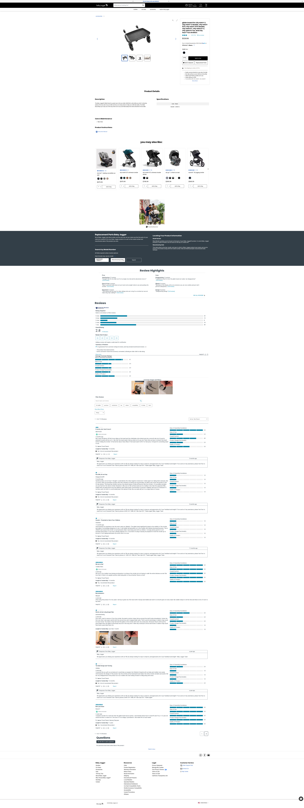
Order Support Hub (187, 765)
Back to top (151, 749)
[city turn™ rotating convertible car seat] (106, 169)
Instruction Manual (102, 131)
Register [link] (195, 6)
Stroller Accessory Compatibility (133, 788)
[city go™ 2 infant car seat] (174, 168)
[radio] (183, 52)
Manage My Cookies (157, 767)
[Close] (303, 1)
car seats (143, 9)
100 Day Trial (99, 773)
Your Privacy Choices (158, 769)
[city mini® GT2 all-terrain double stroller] (151, 168)
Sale (97, 771)
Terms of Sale (156, 773)
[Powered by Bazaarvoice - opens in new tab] (152, 227)
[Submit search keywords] (143, 5)
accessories (153, 9)
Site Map (98, 780)
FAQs (125, 765)
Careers (98, 782)
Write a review (200, 35)
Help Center (185, 771)
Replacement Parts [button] (201, 63)
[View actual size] (173, 20)
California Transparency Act (160, 775)
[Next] (208, 169)
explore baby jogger (164, 9)
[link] (200, 755)
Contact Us (185, 768)
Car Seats (98, 767)
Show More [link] (195, 80)
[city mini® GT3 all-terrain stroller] (129, 168)
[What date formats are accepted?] (115, 256)
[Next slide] (175, 39)
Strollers (98, 765)
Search (134, 260)
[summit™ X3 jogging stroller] (197, 168)
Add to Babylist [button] (188, 63)
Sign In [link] (190, 6)
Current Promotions (129, 792)
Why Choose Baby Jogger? (103, 778)
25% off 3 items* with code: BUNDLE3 (151, 1)
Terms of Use (155, 771)
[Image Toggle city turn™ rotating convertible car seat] (115, 168)
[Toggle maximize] (177, 20)
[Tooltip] (194, 45)
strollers (136, 9)
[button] (114, 1)
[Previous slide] (97, 39)
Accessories (99, 769)
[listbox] (203, 803)
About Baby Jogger (101, 775)
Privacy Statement (157, 765)
